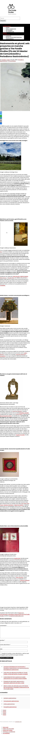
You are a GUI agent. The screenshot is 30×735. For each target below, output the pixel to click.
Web (1, 649)
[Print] (15, 121)
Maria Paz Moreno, (19, 505)
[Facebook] (15, 112)
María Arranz (3, 278)
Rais (1, 252)
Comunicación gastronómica (11, 701)
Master (5, 33)
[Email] (15, 120)
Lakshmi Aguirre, (24, 276)
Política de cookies (7, 730)
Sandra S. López (6, 59)
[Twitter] (15, 114)
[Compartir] (15, 123)
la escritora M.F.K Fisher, (6, 416)
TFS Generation (10, 31)
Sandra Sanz (17, 558)
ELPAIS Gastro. (19, 414)
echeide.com (18, 721)
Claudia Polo (11, 278)
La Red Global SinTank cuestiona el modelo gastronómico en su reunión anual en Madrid (15, 677)
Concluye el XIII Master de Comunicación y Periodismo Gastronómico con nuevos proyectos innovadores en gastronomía (16, 668)
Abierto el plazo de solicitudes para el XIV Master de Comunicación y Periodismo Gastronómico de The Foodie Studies (16, 687)
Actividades (9, 30)
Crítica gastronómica (9, 704)
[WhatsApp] (15, 116)
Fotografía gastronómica (10, 707)
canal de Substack (20, 354)
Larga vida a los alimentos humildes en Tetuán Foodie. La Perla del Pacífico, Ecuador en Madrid (16, 673)
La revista (8, 36)
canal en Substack (24, 580)
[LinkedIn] (15, 118)
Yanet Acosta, (16, 276)
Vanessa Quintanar (8, 505)
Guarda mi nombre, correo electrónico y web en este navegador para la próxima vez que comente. (14, 654)
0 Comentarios (12, 61)
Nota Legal (5, 727)
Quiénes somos (7, 26)
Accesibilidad (6, 733)
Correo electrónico (5, 644)
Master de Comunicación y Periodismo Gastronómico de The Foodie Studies (14, 614)
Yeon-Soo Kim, (19, 577)
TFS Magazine (6, 34)
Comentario (3, 625)
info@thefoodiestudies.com (16, 616)
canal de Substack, (17, 411)
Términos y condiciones (9, 731)
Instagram (2, 356)
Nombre (2, 640)
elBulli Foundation (11, 28)
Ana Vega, (23, 503)
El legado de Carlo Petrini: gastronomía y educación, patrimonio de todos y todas (14, 682)
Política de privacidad (8, 728)
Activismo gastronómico (10, 698)
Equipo (7, 27)
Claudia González (20, 435)
